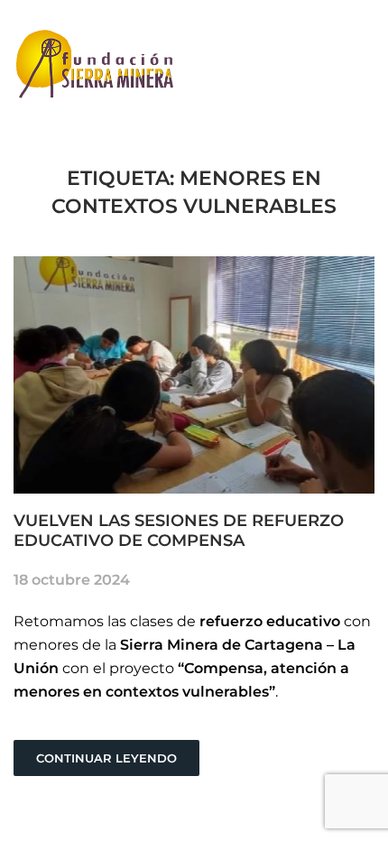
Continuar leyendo (106, 758)
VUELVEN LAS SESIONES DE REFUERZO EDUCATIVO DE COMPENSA (179, 530)
